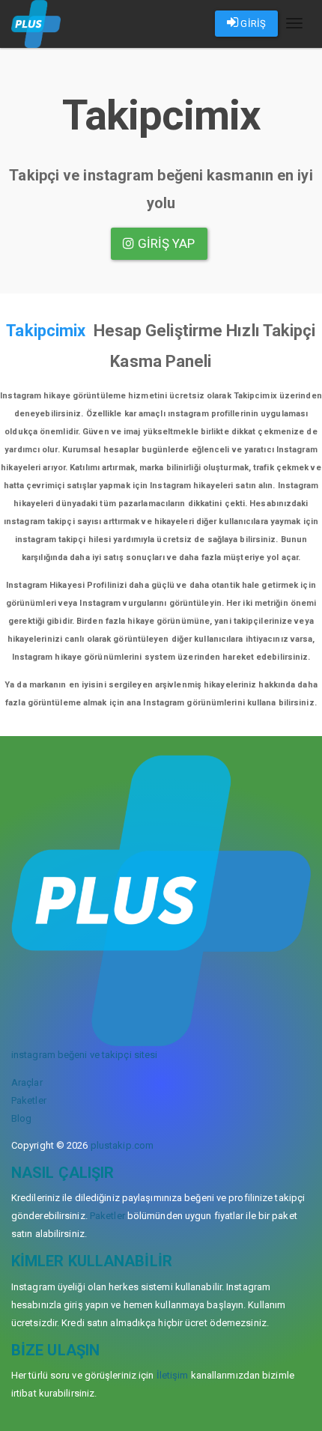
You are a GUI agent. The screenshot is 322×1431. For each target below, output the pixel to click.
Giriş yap (165, 243)
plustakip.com (122, 1145)
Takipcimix (45, 330)
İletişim (173, 1375)
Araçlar (27, 1082)
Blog (21, 1118)
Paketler (28, 1100)
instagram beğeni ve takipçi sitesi (84, 1054)
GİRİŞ (252, 23)
